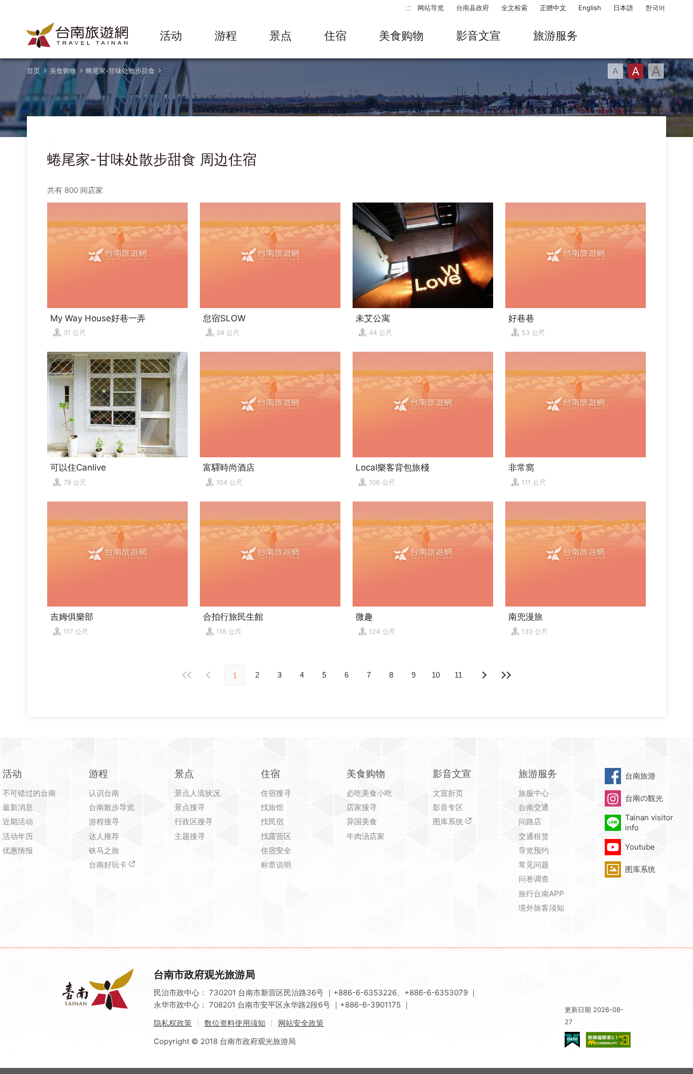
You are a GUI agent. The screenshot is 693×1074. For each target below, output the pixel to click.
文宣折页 (448, 793)
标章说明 (276, 864)
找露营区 (276, 836)
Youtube (640, 847)
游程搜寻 (104, 821)
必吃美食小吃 (369, 793)
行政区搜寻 (194, 821)
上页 (483, 675)
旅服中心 (533, 793)
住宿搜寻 (276, 793)
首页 (33, 70)
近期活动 (18, 821)
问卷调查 (533, 879)
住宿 (335, 35)
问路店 (529, 821)
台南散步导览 (111, 807)
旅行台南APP (541, 893)
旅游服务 (555, 35)
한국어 (655, 8)
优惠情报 (18, 850)
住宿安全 (276, 850)
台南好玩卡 (108, 864)
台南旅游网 (77, 36)
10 (436, 674)
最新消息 (18, 807)
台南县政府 (472, 8)
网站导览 (431, 8)
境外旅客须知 (541, 908)
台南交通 (533, 807)
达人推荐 (104, 836)
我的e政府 (572, 1040)
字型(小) (615, 71)
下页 (209, 675)
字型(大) (656, 71)
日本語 (623, 8)
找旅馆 (272, 807)
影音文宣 (478, 35)
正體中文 (553, 8)
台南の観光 (644, 798)
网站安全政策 (301, 1023)
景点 (280, 35)
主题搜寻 (190, 836)
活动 (171, 35)
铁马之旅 (104, 850)
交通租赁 (533, 836)
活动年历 (18, 836)
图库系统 (448, 821)
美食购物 (401, 35)
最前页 (187, 675)
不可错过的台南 (29, 793)
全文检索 (514, 8)
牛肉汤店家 (365, 836)
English (589, 8)
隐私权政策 (173, 1023)
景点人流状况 (197, 793)
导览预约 (533, 850)
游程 (226, 35)
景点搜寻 (190, 807)
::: (408, 7)
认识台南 (104, 793)
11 (458, 674)
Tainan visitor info (649, 822)
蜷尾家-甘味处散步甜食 (120, 70)
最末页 (506, 675)
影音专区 (448, 807)
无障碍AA (608, 1040)
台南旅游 (640, 776)
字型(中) (635, 71)
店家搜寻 (361, 807)
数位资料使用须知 (234, 1023)
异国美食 (361, 821)
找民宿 (272, 821)
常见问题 (533, 864)
